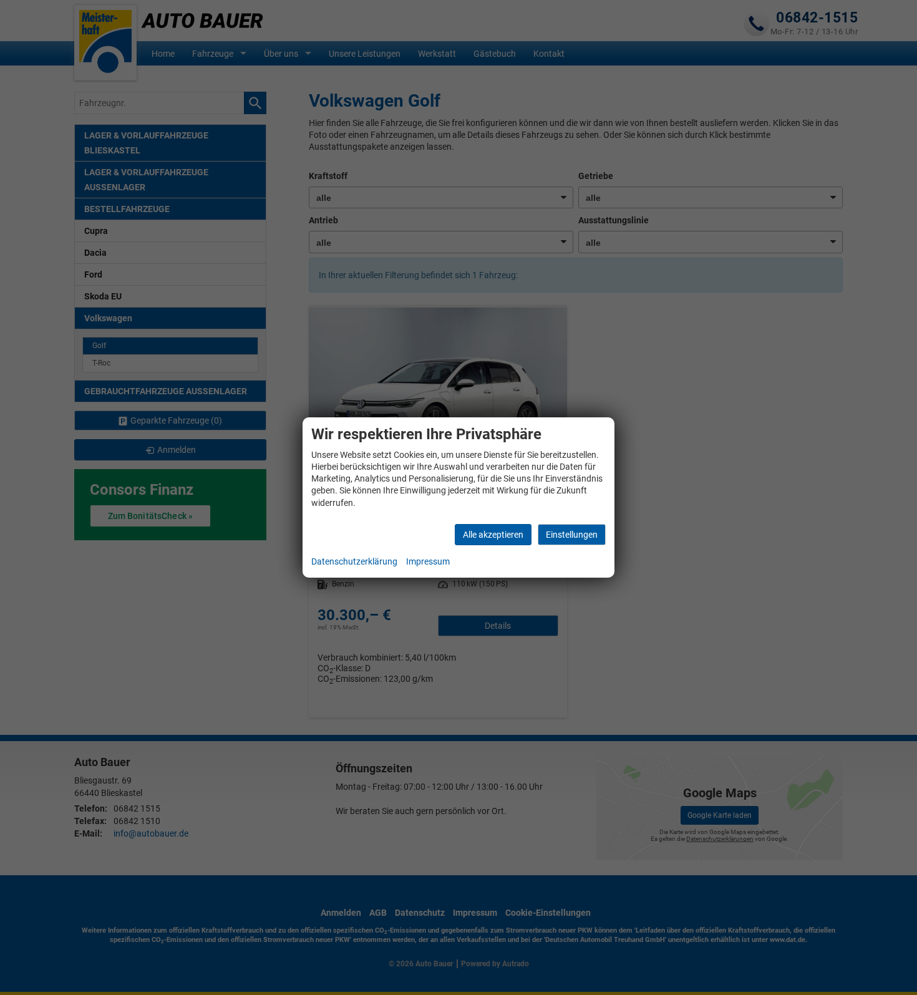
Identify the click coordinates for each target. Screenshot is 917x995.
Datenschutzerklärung (354, 561)
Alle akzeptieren (493, 535)
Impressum (428, 561)
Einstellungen (572, 535)
